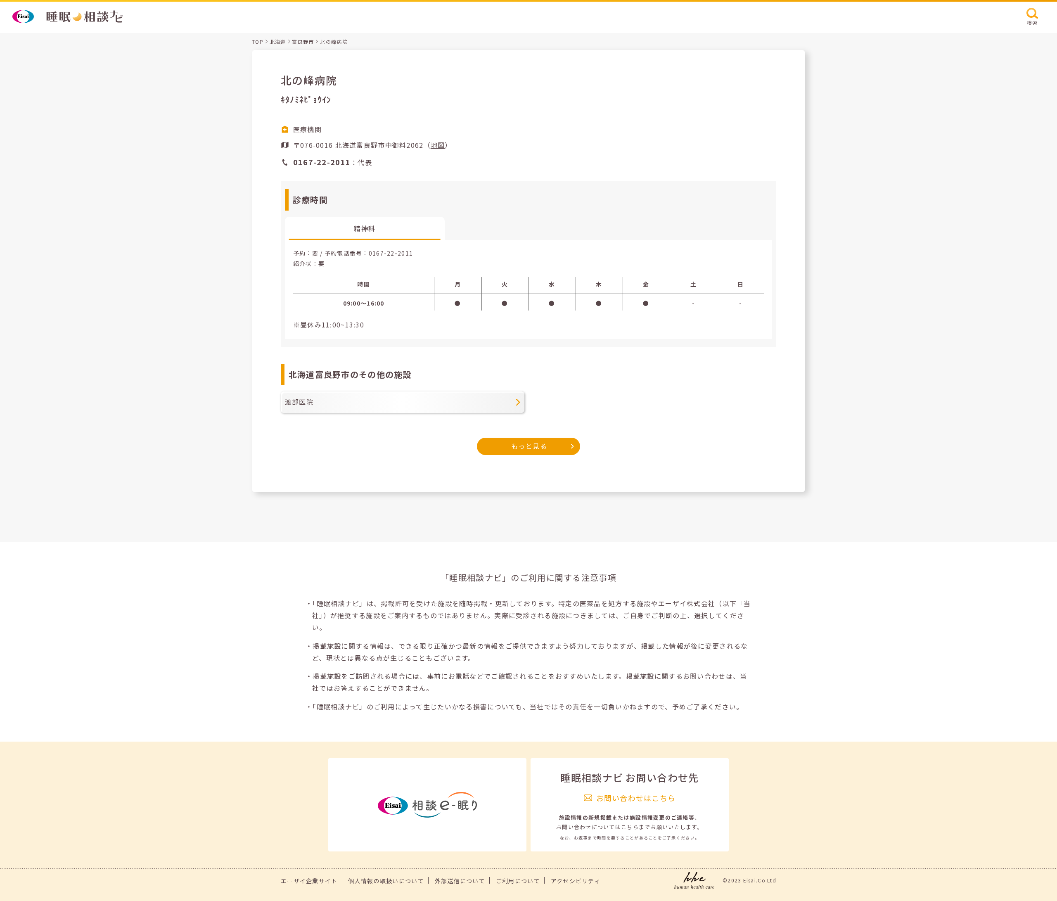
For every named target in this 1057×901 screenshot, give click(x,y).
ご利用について (518, 881)
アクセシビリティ (575, 881)
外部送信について (460, 881)
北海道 (278, 41)
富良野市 (303, 41)
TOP (257, 41)
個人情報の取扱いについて (386, 881)
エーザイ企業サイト (309, 881)
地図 (438, 145)
